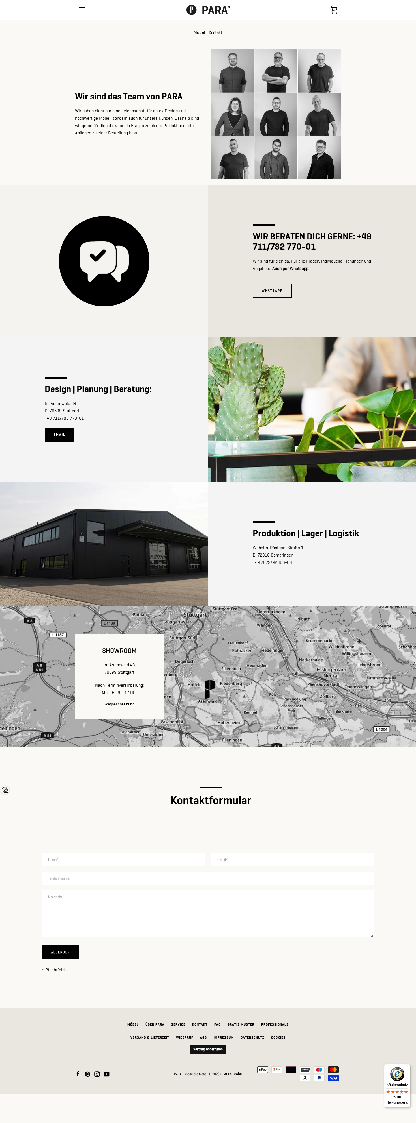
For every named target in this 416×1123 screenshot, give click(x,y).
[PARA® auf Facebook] (78, 1074)
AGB (203, 1037)
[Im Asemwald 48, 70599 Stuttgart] (208, 676)
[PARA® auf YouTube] (107, 1074)
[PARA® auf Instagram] (97, 1074)
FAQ (217, 1024)
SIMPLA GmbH (231, 1074)
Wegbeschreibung (119, 704)
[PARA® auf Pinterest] (87, 1074)
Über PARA (154, 1024)
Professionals (275, 1024)
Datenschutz (252, 1037)
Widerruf (184, 1037)
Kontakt (199, 1024)
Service (178, 1024)
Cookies (278, 1037)
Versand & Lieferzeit (149, 1037)
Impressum (224, 1037)
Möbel (199, 32)
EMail (59, 435)
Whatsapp (272, 291)
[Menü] (407, 1067)
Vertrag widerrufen (208, 1049)
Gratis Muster (241, 1024)
